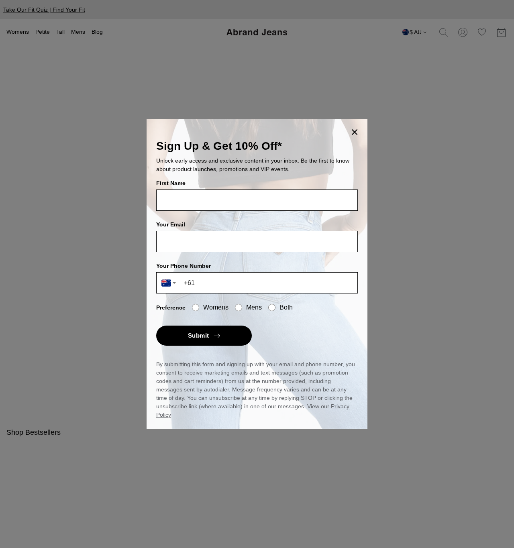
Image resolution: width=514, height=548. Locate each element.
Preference (171, 307)
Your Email (170, 224)
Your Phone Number (183, 266)
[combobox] (169, 283)
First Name (171, 183)
